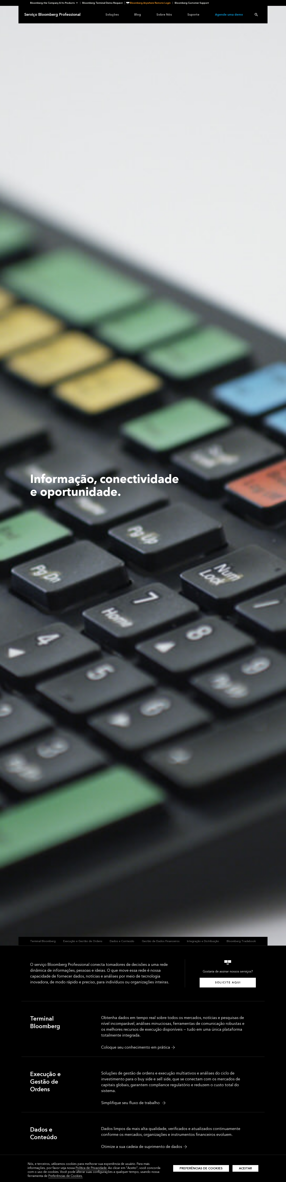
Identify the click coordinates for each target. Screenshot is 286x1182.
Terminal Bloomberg (43, 941)
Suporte (193, 14)
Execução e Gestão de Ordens (82, 941)
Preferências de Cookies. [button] (65, 1176)
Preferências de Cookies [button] (201, 1168)
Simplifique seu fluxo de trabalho (131, 1102)
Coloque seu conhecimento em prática (135, 1047)
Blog (137, 14)
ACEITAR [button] (245, 1168)
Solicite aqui (228, 982)
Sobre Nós (164, 14)
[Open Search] (256, 14)
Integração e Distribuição (203, 941)
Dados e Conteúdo (122, 941)
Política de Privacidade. (91, 1168)
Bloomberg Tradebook (241, 941)
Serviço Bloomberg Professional (52, 14)
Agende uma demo (229, 14)
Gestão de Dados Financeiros (161, 941)
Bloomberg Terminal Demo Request (102, 3)
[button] (55, 3)
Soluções (112, 14)
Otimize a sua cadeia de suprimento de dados (141, 1146)
